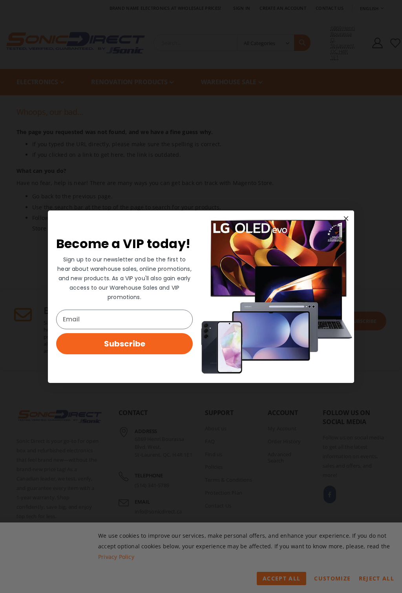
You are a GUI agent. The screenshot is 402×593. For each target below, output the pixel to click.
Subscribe (124, 343)
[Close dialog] (346, 218)
